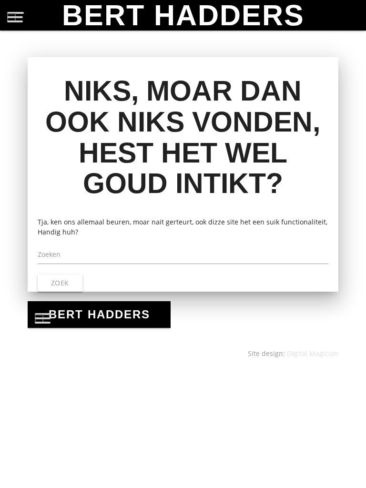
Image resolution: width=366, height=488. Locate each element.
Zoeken (49, 254)
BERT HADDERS (183, 15)
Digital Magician (312, 353)
